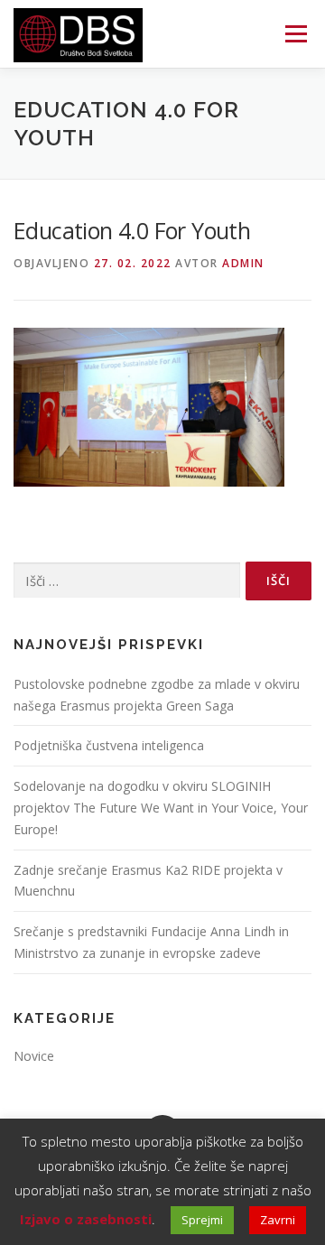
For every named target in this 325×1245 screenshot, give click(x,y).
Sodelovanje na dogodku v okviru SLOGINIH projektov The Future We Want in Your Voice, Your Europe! (161, 807)
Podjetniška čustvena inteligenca (109, 745)
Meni (293, 34)
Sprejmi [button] (202, 1220)
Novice (34, 1055)
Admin (243, 263)
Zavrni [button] (277, 1220)
